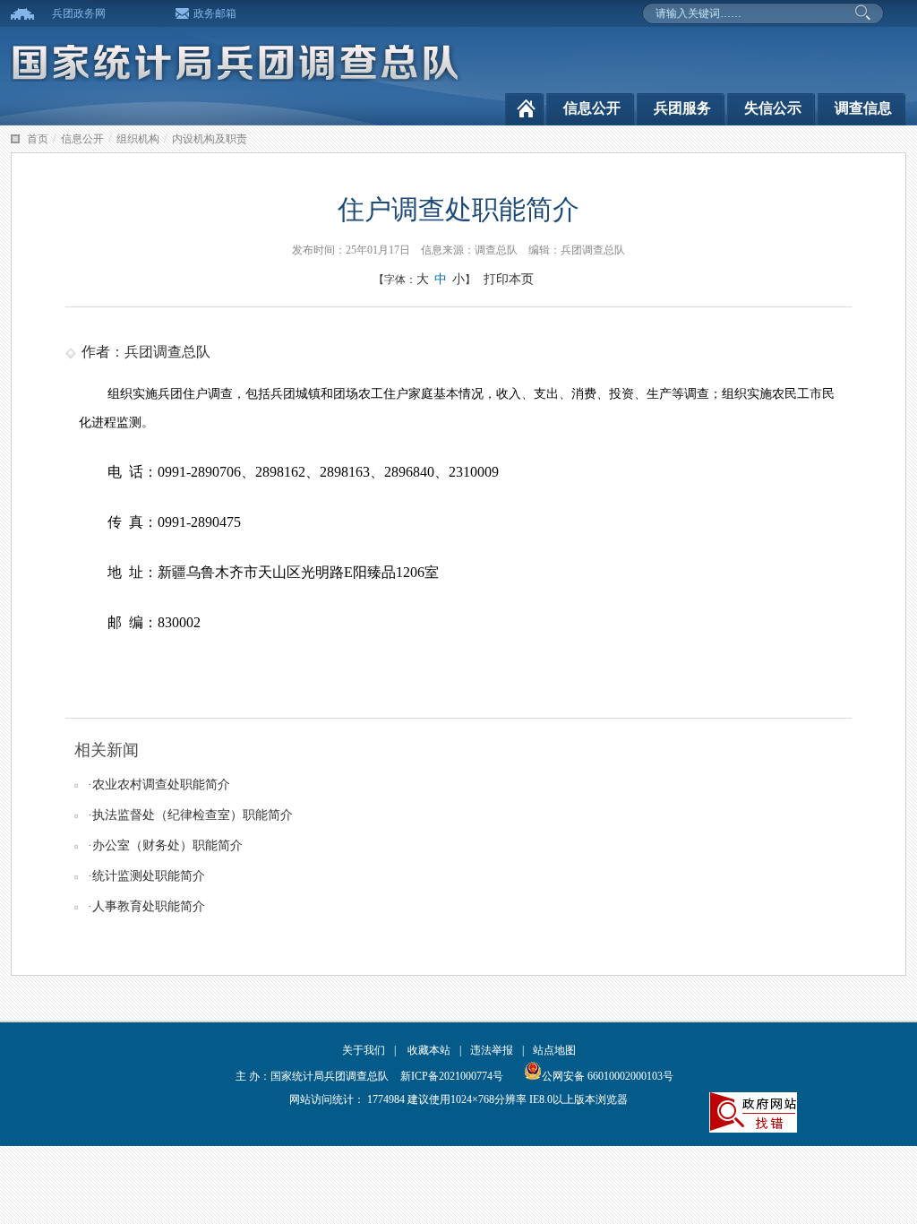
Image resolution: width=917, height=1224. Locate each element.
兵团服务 (682, 108)
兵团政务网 (79, 13)
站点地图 (554, 1050)
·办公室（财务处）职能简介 (165, 845)
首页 (37, 139)
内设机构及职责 (209, 139)
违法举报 (491, 1050)
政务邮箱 (214, 13)
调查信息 (863, 108)
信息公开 (592, 108)
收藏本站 (428, 1050)
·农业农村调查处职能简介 (159, 784)
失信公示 (772, 108)
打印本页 (509, 279)
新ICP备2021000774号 (451, 1076)
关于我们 (363, 1050)
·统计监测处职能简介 (146, 876)
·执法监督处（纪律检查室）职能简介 (190, 815)
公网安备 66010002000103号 (607, 1076)
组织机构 (137, 139)
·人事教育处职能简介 (146, 906)
